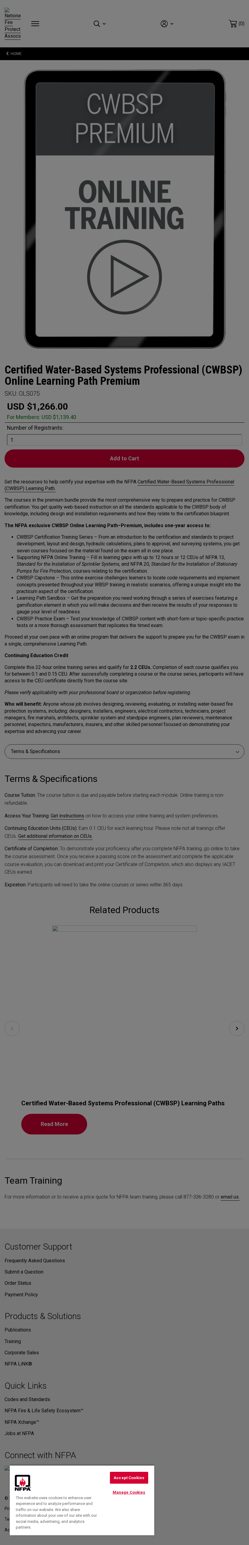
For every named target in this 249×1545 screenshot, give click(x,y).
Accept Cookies (129, 1477)
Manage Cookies (129, 1492)
